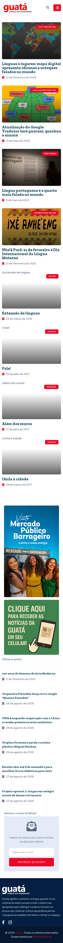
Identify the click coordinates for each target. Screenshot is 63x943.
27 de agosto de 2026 (20, 776)
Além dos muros (17, 423)
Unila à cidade (15, 478)
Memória (51, 387)
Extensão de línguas (21, 313)
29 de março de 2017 (19, 484)
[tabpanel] (31, 736)
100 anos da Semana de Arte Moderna (28, 673)
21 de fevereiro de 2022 (21, 263)
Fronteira (8, 713)
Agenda (52, 331)
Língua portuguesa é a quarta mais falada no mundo (29, 192)
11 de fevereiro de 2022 (20, 679)
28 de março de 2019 (19, 318)
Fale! (6, 368)
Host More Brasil (42, 936)
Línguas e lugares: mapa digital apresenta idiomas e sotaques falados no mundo (31, 67)
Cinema (6, 786)
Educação (8, 762)
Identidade (50, 153)
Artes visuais (9, 738)
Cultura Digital (47, 27)
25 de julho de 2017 (18, 374)
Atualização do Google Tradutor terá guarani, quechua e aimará (31, 131)
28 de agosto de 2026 (20, 703)
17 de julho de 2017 (17, 429)
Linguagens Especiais (44, 90)
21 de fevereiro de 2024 (21, 77)
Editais (52, 276)
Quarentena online (45, 213)
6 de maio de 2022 (17, 200)
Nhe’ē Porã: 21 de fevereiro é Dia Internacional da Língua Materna (30, 253)
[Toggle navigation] (57, 7)
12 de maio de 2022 (18, 141)
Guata (19, 932)
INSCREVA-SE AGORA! (31, 862)
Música (6, 689)
